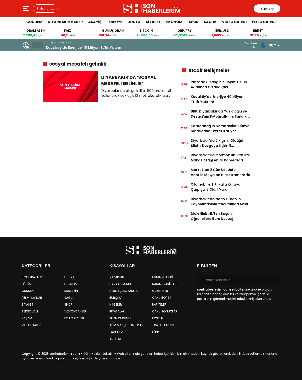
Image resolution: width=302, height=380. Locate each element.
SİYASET (153, 21)
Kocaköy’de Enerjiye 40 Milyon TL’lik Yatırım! (85, 47)
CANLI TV (116, 332)
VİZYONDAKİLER (75, 311)
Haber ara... (45, 8)
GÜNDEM (34, 21)
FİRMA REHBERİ (162, 277)
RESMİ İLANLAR (32, 297)
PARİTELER (159, 304)
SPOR (194, 21)
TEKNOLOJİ (30, 311)
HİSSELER (115, 304)
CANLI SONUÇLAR (164, 311)
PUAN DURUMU (120, 318)
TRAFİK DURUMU (163, 325)
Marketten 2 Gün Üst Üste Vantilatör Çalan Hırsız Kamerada (220, 172)
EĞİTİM (27, 284)
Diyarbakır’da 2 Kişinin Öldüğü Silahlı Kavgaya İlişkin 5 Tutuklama (217, 143)
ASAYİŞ (94, 21)
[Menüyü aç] (27, 8)
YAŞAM (27, 318)
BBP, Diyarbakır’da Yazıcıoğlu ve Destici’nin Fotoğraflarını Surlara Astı (219, 114)
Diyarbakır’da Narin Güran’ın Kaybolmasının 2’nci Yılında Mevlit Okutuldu (220, 202)
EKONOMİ (174, 21)
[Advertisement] (279, 94)
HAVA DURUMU (120, 284)
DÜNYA (134, 21)
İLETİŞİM (115, 339)
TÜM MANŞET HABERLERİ (126, 325)
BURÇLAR (115, 297)
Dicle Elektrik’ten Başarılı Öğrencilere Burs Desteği (212, 216)
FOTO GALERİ (264, 21)
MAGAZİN (71, 291)
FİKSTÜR (158, 318)
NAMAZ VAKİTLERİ (164, 284)
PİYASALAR (117, 311)
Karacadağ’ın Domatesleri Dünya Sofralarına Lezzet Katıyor (220, 128)
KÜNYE (156, 332)
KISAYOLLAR (122, 266)
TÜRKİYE (114, 21)
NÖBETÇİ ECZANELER (124, 291)
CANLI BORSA (161, 297)
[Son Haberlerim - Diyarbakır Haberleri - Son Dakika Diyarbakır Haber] (151, 8)
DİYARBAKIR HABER (65, 21)
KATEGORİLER (36, 266)
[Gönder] (275, 280)
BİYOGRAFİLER (32, 277)
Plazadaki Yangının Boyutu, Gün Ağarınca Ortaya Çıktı (219, 84)
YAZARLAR (116, 277)
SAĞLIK (210, 21)
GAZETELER (160, 291)
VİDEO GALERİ (234, 21)
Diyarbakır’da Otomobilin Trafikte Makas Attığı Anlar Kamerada (220, 158)
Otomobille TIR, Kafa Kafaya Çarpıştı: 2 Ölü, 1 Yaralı (216, 187)
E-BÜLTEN (207, 266)
